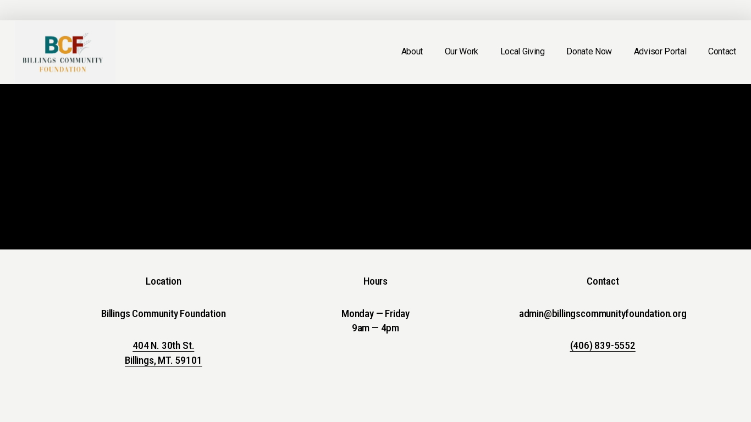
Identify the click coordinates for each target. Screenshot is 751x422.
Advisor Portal (660, 51)
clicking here (166, 180)
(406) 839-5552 (603, 345)
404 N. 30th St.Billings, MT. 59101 (163, 353)
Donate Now (589, 51)
